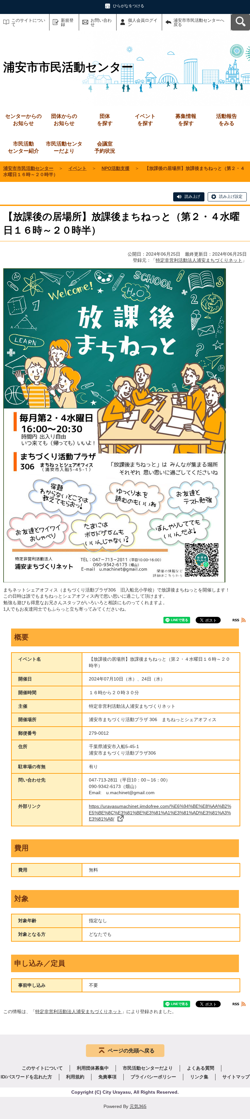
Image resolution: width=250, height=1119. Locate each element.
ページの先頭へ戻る (131, 1050)
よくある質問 (200, 1068)
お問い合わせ (101, 22)
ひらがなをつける (128, 6)
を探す (105, 119)
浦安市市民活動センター (28, 168)
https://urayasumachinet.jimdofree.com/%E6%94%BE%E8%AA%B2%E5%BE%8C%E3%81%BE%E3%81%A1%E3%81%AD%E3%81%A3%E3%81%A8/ (160, 812)
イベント (77, 168)
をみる (226, 119)
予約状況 (104, 147)
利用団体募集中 (93, 1068)
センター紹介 (23, 147)
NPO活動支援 (116, 168)
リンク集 (199, 1076)
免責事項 (107, 1076)
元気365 (138, 1106)
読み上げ (192, 196)
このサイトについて (28, 22)
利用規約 (75, 1076)
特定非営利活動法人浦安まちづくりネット (199, 260)
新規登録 (67, 22)
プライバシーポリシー (153, 1076)
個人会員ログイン (143, 22)
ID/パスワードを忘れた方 (26, 1076)
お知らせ (23, 119)
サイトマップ (236, 1076)
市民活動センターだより (64, 147)
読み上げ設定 (231, 196)
